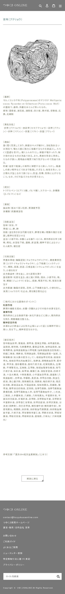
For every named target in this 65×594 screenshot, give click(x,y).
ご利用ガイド (9, 541)
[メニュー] (60, 5)
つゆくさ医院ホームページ (16, 522)
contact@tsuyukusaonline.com (20, 517)
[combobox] (32, 576)
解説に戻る (32, 478)
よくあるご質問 (10, 547)
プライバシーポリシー (14, 564)
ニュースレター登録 (12, 553)
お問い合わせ (10, 535)
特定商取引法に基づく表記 (16, 558)
